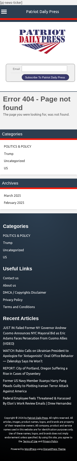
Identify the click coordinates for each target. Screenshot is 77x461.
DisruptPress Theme (54, 449)
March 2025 (12, 195)
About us (9, 285)
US (6, 168)
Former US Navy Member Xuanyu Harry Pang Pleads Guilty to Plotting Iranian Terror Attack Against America (35, 386)
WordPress (30, 449)
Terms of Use (30, 441)
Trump (8, 154)
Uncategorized (14, 161)
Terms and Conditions (19, 307)
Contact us (11, 278)
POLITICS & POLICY (17, 146)
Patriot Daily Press (42, 11)
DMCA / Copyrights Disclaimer (24, 292)
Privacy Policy (13, 300)
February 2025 (14, 202)
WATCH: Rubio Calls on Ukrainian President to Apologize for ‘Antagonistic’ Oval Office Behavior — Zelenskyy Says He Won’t (38, 356)
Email (16, 68)
